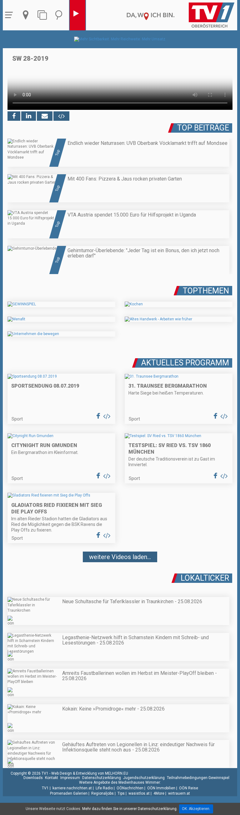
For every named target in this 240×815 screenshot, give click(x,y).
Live (77, 15)
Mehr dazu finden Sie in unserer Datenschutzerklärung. (130, 809)
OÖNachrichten (130, 788)
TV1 (45, 788)
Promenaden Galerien (69, 793)
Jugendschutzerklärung (144, 778)
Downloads (33, 778)
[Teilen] (44, 116)
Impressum (70, 778)
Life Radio (104, 788)
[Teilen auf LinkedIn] (28, 116)
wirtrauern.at (179, 793)
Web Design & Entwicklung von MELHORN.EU (89, 773)
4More (158, 793)
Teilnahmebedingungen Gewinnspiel (198, 778)
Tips (121, 793)
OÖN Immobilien (161, 788)
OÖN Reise (188, 788)
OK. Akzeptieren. (196, 809)
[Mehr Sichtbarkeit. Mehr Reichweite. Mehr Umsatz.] (120, 39)
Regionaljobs (102, 793)
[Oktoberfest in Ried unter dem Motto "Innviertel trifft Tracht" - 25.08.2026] (120, 575)
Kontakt (51, 778)
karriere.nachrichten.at (72, 788)
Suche (60, 15)
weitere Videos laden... (120, 557)
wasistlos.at (139, 793)
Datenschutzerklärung (101, 778)
